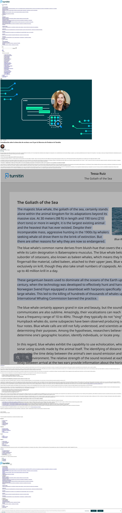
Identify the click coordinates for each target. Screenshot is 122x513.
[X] (3, 458)
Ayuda (3, 435)
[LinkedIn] (4, 459)
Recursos (3, 38)
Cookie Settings (87, 510)
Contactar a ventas (5, 506)
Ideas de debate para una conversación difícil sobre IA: (10, 402)
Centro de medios (5, 39)
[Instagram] (4, 460)
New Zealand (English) (7, 71)
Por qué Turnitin (4, 4)
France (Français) (6, 60)
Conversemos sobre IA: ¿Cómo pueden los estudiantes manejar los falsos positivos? (14, 404)
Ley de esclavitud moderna (6, 453)
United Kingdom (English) (8, 65)
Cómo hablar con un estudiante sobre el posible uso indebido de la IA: (12, 401)
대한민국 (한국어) (7, 70)
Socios (3, 431)
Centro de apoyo (4, 437)
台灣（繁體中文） (7, 74)
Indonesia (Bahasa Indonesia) (8, 68)
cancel (16, 48)
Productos (3, 24)
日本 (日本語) (6, 69)
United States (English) (7, 54)
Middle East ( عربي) (7, 62)
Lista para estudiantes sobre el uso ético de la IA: (9, 405)
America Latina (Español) (8, 55)
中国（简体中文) (7, 73)
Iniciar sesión (4, 76)
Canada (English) (6, 57)
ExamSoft (3, 421)
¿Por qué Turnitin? (5, 6)
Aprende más (2, 365)
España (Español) (6, 59)
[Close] (120, 511)
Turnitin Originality (5, 423)
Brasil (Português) (7, 56)
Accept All (100, 510)
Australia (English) (7, 66)
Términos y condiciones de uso (7, 452)
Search (14, 48)
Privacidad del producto (5, 445)
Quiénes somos (4, 441)
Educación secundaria (5, 429)
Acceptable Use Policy (5, 451)
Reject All (93, 510)
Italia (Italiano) (6, 61)
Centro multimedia (5, 41)
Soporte (3, 505)
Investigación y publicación (6, 430)
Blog (3, 443)
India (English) (6, 67)
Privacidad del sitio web (5, 450)
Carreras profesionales (5, 442)
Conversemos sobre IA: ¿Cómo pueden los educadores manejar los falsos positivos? (14, 403)
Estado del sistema (5, 436)
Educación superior (5, 428)
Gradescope (4, 422)
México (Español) (7, 58)
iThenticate (4, 424)
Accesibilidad (4, 444)
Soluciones (4, 14)
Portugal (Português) (7, 64)
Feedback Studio (4, 420)
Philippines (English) (7, 72)
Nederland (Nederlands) (7, 63)
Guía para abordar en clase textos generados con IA (95, 383)
